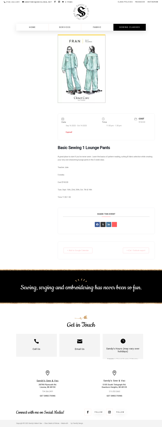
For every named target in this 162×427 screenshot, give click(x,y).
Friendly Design (78, 423)
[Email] (114, 224)
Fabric (97, 27)
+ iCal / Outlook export (136, 250)
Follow (99, 412)
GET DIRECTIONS (47, 396)
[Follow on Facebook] (88, 412)
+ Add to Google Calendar (78, 250)
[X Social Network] (103, 224)
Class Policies (125, 2)
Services (65, 27)
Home (32, 27)
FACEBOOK (140, 2)
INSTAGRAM (152, 2)
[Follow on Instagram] (109, 412)
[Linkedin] (108, 224)
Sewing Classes (129, 27)
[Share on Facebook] (97, 224)
